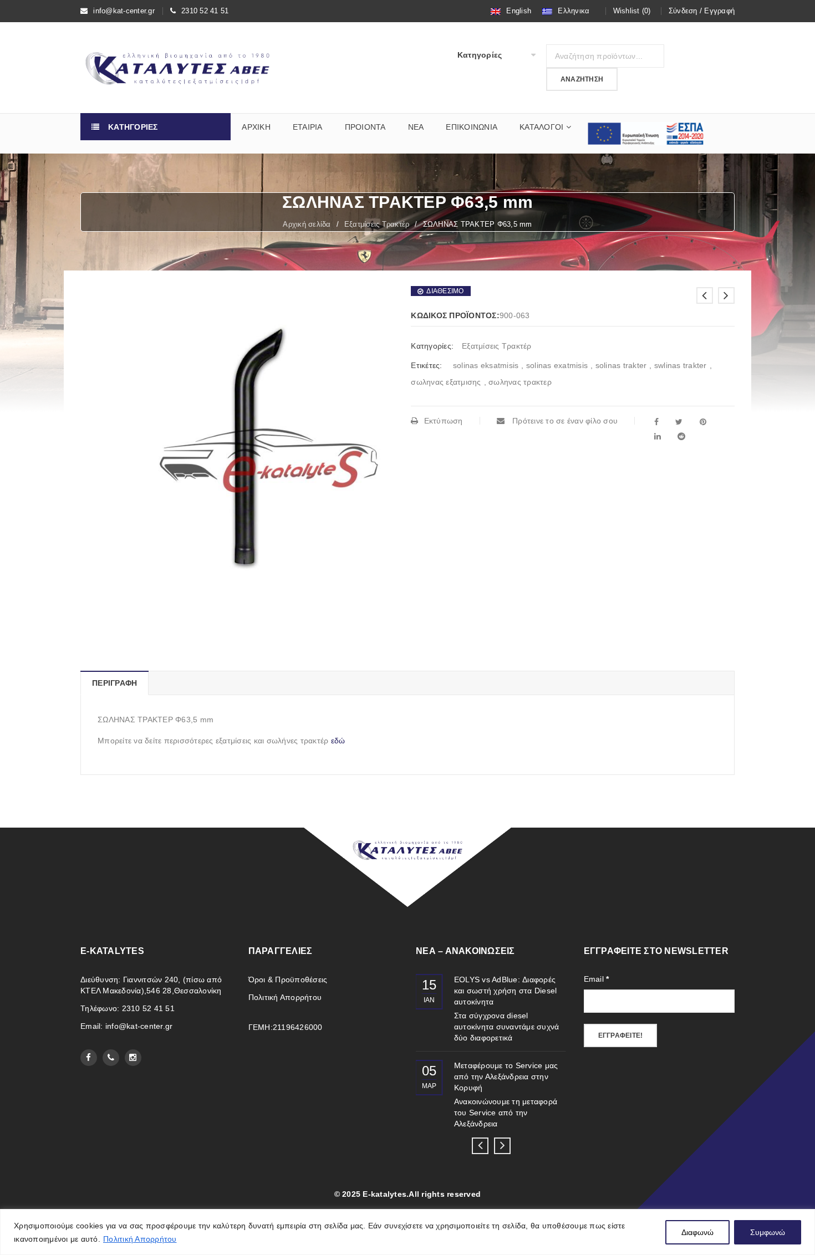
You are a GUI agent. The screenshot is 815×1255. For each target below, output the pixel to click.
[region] (407, 1232)
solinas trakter (621, 365)
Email (596, 979)
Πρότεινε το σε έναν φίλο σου (564, 420)
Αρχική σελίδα (306, 224)
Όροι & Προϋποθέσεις (288, 979)
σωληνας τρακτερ (520, 381)
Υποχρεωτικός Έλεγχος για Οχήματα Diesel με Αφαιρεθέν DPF (506, 990)
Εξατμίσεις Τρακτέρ (377, 224)
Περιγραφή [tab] (114, 682)
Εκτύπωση (443, 420)
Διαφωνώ (697, 1232)
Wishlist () (632, 11)
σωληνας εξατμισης (446, 381)
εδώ (338, 740)
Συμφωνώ (767, 1232)
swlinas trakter (680, 365)
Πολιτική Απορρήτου (140, 1238)
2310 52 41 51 (204, 11)
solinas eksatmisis (486, 365)
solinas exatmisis (557, 365)
